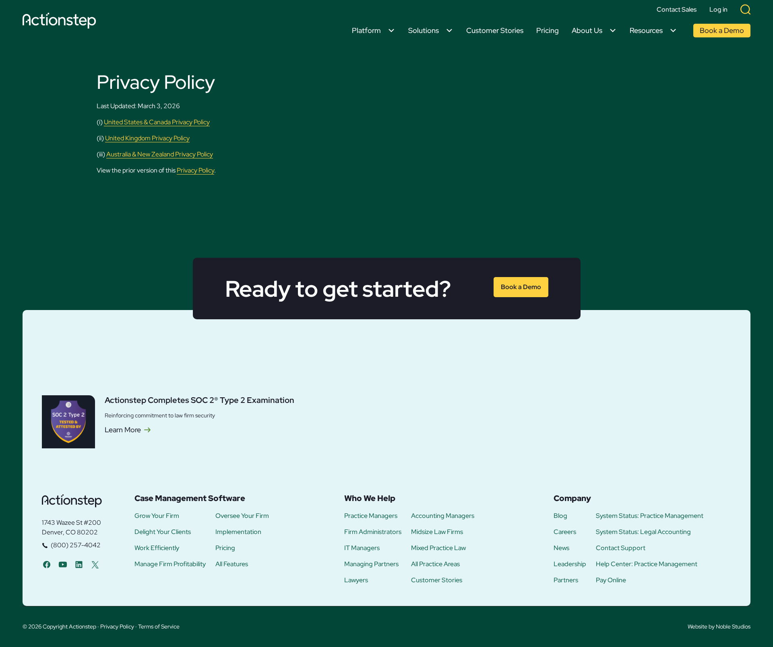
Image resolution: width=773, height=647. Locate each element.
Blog (560, 516)
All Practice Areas (435, 564)
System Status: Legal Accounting (643, 532)
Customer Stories (494, 30)
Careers (565, 532)
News (561, 548)
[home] (61, 21)
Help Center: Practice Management (646, 564)
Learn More (123, 429)
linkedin (79, 564)
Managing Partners (371, 564)
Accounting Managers (442, 516)
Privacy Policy (195, 170)
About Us (587, 30)
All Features (231, 564)
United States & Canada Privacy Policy (157, 122)
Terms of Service (159, 626)
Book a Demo (722, 30)
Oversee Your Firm (242, 516)
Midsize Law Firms (437, 532)
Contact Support (620, 548)
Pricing (547, 30)
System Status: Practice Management (649, 516)
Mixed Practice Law (438, 548)
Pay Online (611, 580)
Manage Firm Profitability (170, 564)
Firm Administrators (372, 532)
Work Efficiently (156, 548)
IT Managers (362, 548)
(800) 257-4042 (76, 545)
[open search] (745, 9)
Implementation (238, 532)
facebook (47, 564)
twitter (95, 564)
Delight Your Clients (162, 532)
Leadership (570, 564)
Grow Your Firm (156, 516)
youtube (63, 564)
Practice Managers (370, 516)
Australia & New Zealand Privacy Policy (159, 154)
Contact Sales (677, 9)
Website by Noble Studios (719, 626)
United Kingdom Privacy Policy (147, 138)
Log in (718, 9)
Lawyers (356, 580)
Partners (566, 580)
